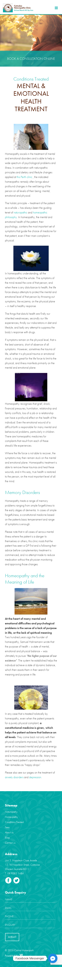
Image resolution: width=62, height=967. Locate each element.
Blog (7, 837)
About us (9, 832)
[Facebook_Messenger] (52, 958)
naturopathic (20, 212)
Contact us (10, 842)
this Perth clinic (24, 177)
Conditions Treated (14, 822)
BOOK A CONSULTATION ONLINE (31, 58)
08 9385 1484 (15, 873)
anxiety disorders (14, 777)
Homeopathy (11, 817)
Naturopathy (11, 811)
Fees (7, 827)
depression (35, 777)
